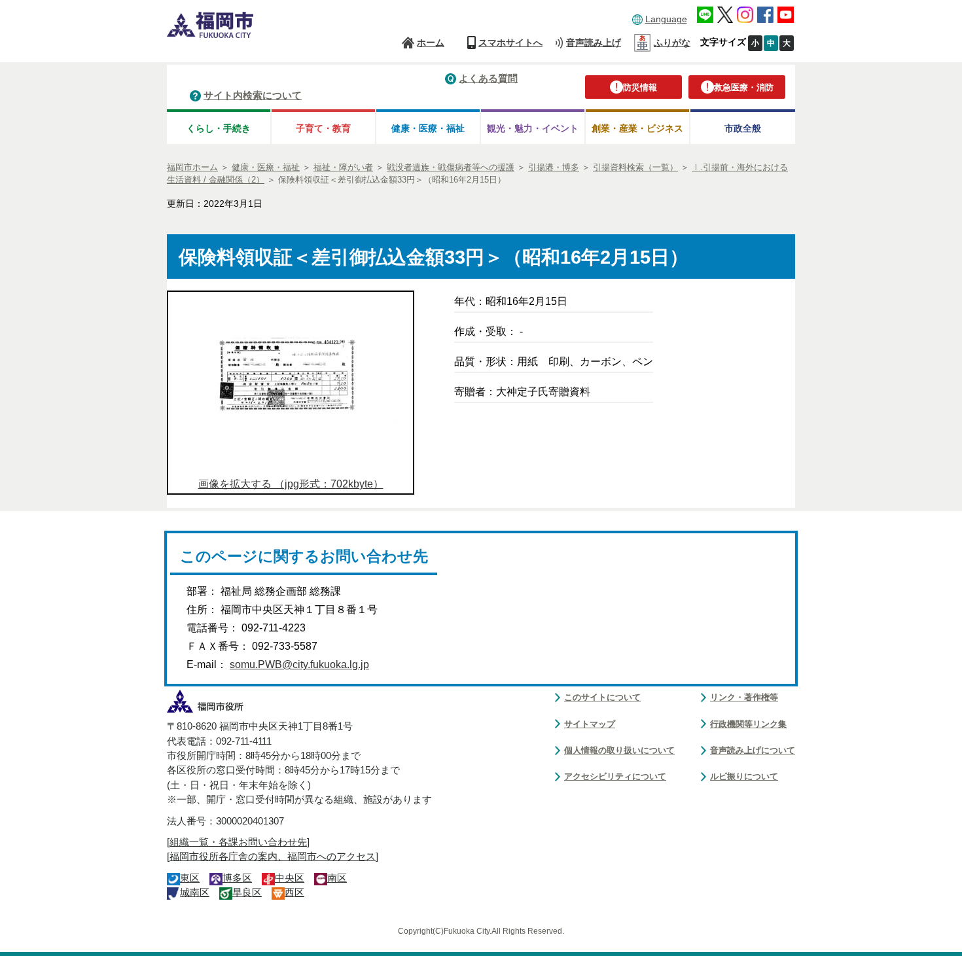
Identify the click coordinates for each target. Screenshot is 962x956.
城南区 (194, 892)
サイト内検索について (253, 95)
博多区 (237, 878)
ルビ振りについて (744, 776)
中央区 (289, 878)
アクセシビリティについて (615, 776)
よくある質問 (488, 78)
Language (666, 19)
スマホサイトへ (510, 42)
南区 (337, 878)
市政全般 (742, 128)
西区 (294, 892)
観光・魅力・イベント (533, 128)
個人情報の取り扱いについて (619, 750)
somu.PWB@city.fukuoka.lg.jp (299, 664)
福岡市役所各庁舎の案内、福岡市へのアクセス (272, 856)
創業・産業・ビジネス (637, 128)
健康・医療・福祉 (428, 128)
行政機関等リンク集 (748, 724)
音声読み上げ (593, 42)
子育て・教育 (323, 128)
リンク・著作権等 (744, 697)
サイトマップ (589, 724)
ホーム (430, 42)
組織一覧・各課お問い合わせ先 (238, 842)
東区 (190, 878)
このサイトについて (602, 697)
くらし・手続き (219, 128)
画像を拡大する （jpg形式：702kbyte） (290, 483)
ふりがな (672, 42)
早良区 (247, 892)
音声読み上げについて (752, 750)
